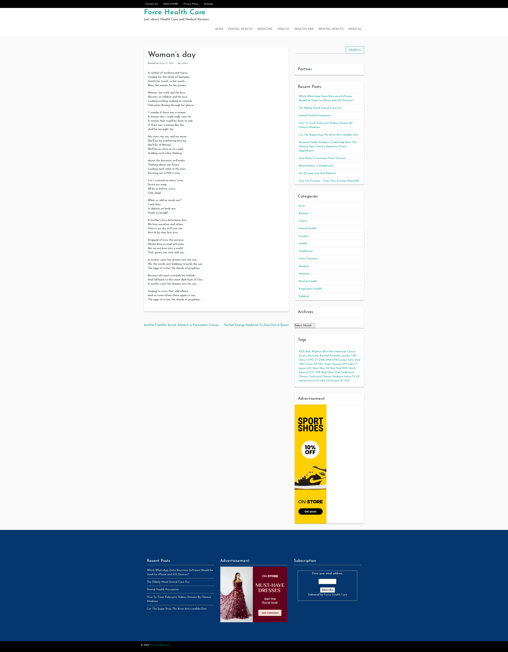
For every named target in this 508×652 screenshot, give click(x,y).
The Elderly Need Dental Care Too (320, 108)
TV (353, 376)
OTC (312, 372)
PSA (318, 372)
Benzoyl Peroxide (330, 355)
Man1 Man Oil (321, 368)
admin (184, 63)
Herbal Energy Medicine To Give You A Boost (256, 325)
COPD (310, 360)
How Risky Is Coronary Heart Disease (322, 158)
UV (327, 380)
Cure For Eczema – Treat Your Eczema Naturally (329, 180)
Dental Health (240, 29)
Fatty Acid (354, 360)
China (302, 360)
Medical (355, 29)
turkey (347, 376)
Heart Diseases (308, 258)
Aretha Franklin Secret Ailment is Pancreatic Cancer (181, 325)
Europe (342, 360)
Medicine (264, 29)
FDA (301, 364)
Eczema (303, 236)
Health (283, 29)
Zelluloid (304, 296)
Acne (219, 29)
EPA (334, 360)
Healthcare (304, 29)
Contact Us (151, 4)
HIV (345, 364)
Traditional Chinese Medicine (326, 376)
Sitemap (208, 4)
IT (356, 364)
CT (316, 360)
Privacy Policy (191, 4)
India (351, 364)
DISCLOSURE (170, 4)
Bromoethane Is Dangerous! (316, 165)
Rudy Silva (327, 372)
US (317, 380)
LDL (309, 368)
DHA (322, 360)
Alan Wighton (313, 351)
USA (322, 380)
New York (335, 368)
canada (345, 355)
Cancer (303, 221)
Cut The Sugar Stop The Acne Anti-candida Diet (328, 134)
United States (307, 380)
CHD (353, 355)
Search (355, 50)
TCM (337, 372)
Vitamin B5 (336, 380)
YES (346, 380)
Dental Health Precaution (314, 115)
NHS (345, 368)
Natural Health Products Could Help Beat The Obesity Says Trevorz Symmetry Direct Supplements (328, 146)
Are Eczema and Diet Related (317, 173)
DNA (328, 360)
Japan (302, 368)
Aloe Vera (328, 351)
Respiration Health (310, 288)
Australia (313, 355)
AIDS (302, 351)
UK (358, 376)
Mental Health (330, 29)
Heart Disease (333, 364)
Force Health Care (175, 12)
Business (304, 213)
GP (315, 364)
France (309, 364)
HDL (321, 364)
